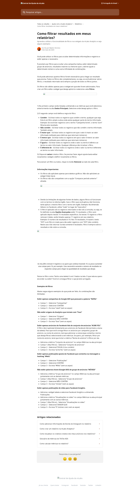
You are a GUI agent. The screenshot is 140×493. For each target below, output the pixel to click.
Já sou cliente (43, 485)
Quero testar (54, 485)
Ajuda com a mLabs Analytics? (62, 24)
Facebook (74, 485)
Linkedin (98, 485)
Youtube (83, 485)
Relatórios (78, 24)
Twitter (90, 485)
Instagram (65, 485)
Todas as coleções (43, 24)
